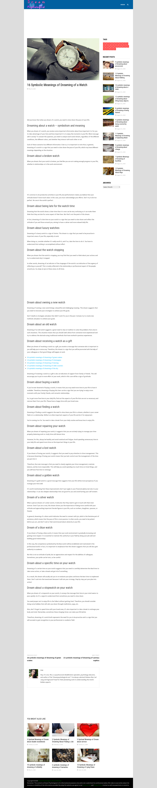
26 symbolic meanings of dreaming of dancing (43, 363)
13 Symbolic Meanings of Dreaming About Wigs (122, 170)
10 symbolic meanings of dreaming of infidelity (36, 766)
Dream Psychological (44, 781)
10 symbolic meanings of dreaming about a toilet (122, 87)
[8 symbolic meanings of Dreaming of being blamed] (108, 108)
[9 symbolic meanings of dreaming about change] (108, 145)
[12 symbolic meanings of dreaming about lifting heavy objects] (108, 97)
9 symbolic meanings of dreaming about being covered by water (122, 123)
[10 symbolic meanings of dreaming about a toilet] (108, 85)
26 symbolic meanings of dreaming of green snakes (44, 357)
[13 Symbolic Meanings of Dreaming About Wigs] (108, 169)
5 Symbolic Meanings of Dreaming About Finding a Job (63, 740)
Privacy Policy (98, 785)
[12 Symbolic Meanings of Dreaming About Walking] (108, 74)
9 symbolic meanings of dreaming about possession (122, 64)
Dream (123, 4)
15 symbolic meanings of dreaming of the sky (42, 368)
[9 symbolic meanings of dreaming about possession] (108, 62)
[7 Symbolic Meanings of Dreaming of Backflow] (108, 157)
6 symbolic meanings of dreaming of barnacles (60, 766)
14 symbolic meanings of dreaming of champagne (44, 360)
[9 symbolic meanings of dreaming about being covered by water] (108, 120)
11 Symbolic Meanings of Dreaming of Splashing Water (122, 136)
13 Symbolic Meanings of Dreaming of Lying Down (86, 766)
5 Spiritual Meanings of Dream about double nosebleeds (38, 740)
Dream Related (56, 781)
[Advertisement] (78, 22)
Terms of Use (87, 785)
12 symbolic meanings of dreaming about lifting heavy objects (122, 99)
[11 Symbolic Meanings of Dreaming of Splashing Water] (108, 134)
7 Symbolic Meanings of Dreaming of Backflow (122, 159)
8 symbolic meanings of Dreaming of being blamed (122, 110)
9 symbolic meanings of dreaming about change (122, 147)
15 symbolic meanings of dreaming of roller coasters (45, 366)
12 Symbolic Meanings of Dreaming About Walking (122, 76)
